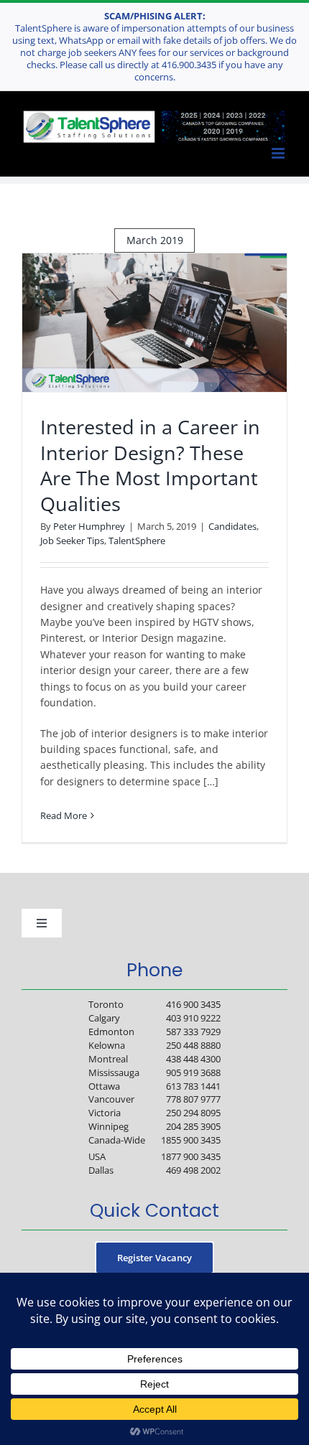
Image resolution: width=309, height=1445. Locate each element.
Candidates (232, 526)
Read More (63, 815)
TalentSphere (137, 540)
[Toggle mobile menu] (278, 153)
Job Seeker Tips (72, 540)
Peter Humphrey (89, 526)
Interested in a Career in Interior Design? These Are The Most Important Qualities (150, 465)
